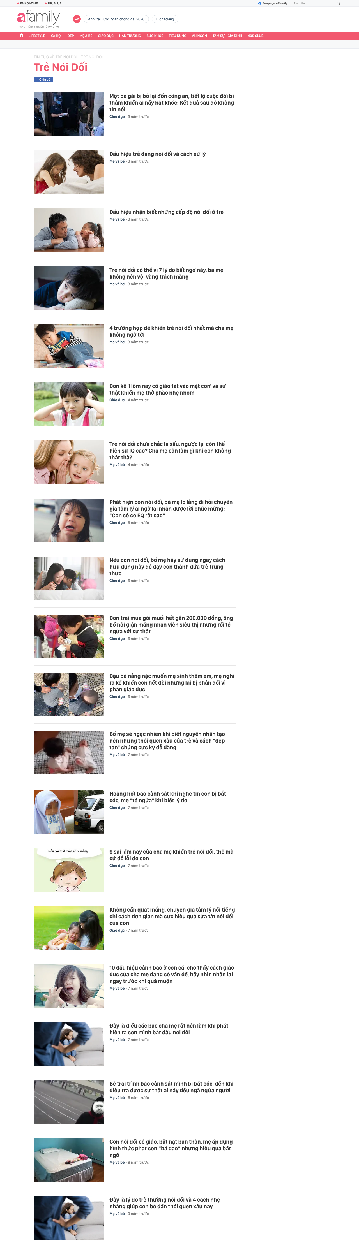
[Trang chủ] (21, 36)
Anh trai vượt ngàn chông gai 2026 (116, 19)
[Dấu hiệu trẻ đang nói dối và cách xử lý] (69, 172)
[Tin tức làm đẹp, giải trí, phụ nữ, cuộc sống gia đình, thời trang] (38, 19)
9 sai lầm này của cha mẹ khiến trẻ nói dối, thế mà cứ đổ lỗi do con (171, 855)
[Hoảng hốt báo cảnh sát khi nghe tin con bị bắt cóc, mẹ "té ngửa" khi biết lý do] (69, 812)
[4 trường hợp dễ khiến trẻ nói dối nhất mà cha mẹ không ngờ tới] (69, 346)
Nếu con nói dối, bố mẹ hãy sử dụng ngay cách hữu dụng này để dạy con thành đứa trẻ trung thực (167, 567)
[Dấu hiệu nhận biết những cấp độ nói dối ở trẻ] (69, 230)
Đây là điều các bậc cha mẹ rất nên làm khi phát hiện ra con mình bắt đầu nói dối (168, 1029)
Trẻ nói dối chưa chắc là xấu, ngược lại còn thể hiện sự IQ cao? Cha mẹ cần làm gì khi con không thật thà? (170, 450)
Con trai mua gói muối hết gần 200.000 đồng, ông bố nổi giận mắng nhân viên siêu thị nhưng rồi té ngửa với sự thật (171, 625)
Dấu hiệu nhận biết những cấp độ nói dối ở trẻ (166, 211)
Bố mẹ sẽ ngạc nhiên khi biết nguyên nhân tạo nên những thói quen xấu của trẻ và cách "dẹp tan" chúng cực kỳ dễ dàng (167, 741)
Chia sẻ (44, 80)
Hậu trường (130, 36)
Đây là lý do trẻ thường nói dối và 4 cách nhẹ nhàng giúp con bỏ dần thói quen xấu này (164, 1203)
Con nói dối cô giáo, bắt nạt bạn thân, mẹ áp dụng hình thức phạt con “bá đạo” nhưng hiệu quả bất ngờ (171, 1148)
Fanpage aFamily (275, 3)
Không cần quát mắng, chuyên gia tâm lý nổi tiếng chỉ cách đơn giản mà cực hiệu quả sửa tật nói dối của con (172, 916)
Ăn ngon (199, 36)
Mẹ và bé (117, 161)
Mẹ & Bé (86, 36)
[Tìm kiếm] (338, 3)
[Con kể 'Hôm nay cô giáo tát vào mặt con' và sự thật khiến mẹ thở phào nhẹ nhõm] (69, 404)
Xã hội (56, 36)
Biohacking (165, 19)
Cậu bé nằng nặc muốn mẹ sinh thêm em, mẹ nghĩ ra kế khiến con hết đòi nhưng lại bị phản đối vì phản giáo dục (171, 683)
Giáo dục (106, 36)
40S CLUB (256, 36)
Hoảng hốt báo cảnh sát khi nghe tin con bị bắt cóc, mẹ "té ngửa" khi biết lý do (167, 797)
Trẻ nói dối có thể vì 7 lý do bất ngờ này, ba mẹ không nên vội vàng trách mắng (166, 273)
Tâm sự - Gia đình (227, 36)
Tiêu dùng (178, 36)
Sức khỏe (154, 36)
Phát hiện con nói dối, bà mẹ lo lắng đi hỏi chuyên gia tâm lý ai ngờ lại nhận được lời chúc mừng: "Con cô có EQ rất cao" (171, 509)
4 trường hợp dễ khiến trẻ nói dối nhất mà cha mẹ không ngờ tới (171, 331)
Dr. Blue (54, 3)
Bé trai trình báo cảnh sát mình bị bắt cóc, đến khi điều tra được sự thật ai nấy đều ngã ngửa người (171, 1087)
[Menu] (271, 36)
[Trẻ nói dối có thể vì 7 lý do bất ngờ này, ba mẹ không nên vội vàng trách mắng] (69, 288)
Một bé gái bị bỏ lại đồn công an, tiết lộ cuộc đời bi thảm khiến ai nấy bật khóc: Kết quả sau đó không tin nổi (171, 102)
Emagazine (29, 3)
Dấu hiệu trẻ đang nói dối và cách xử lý (157, 153)
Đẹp (70, 36)
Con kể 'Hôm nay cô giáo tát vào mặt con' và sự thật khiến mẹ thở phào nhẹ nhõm (167, 389)
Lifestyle (37, 36)
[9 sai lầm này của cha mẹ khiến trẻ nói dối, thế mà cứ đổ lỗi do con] (69, 870)
